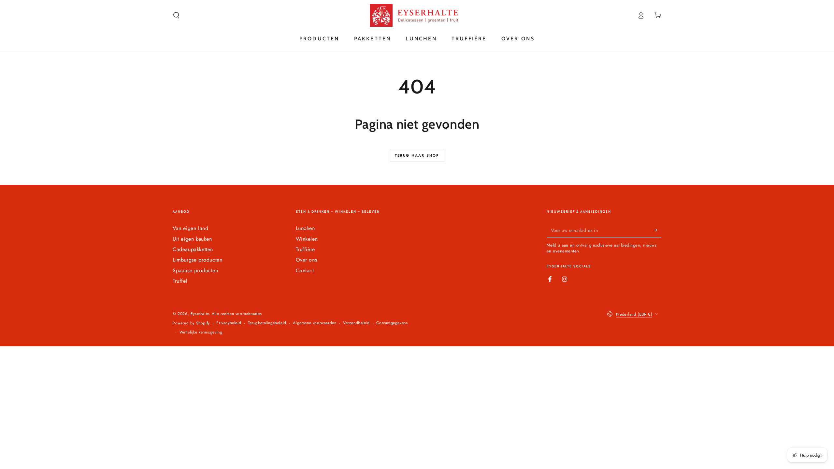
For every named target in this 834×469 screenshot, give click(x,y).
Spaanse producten (195, 270)
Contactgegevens (392, 323)
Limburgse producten (197, 259)
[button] (176, 15)
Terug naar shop (417, 155)
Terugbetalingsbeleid (267, 323)
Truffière (305, 249)
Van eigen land (190, 228)
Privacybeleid (228, 323)
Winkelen (307, 239)
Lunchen (305, 228)
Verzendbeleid (356, 323)
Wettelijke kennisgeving (201, 332)
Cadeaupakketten (193, 249)
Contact (305, 270)
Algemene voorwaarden (314, 323)
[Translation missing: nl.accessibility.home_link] (417, 15)
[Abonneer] (657, 230)
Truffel (180, 281)
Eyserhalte (200, 314)
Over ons (306, 259)
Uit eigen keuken (192, 239)
